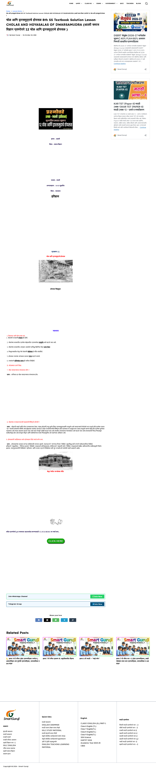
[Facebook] (38, 620)
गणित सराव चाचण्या (9, 748)
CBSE (83, 746)
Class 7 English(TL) (88, 729)
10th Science (86, 737)
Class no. (88, 3)
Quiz (122, 3)
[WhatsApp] (55, 620)
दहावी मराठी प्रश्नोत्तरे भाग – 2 (128, 744)
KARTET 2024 (86, 740)
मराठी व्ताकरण (7, 734)
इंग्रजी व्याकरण (7, 731)
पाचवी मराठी (7, 737)
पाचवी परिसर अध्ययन (9, 740)
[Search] (146, 3)
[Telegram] (64, 620)
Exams (98, 3)
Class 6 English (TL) (88, 726)
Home (71, 3)
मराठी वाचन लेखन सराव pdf (51, 728)
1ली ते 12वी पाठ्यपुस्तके (49, 741)
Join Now (98, 596)
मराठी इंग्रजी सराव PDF (49, 733)
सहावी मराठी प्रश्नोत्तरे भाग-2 (128, 733)
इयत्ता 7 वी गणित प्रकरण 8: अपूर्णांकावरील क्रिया (58, 658)
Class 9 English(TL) (88, 735)
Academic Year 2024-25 (90, 743)
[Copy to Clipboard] (72, 620)
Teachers (130, 3)
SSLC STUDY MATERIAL (52, 730)
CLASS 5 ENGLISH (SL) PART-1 (93, 723)
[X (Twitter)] (47, 620)
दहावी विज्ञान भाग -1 (9, 743)
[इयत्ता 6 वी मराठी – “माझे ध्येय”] (96, 646)
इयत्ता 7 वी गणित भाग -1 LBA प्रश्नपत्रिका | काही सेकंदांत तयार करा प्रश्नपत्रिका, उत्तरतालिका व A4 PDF (132, 661)
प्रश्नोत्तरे (78, 3)
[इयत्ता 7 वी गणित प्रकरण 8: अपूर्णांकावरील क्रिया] (59, 646)
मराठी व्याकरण (46, 722)
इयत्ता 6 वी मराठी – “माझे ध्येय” (90, 658)
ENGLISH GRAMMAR (50, 725)
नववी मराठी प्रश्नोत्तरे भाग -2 (128, 741)
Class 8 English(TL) (88, 732)
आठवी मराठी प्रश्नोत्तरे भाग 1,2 (128, 739)
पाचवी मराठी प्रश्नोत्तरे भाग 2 (128, 730)
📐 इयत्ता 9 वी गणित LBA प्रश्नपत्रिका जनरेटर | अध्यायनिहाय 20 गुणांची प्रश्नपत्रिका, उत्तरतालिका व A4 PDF (23, 661)
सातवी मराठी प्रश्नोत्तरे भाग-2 (128, 736)
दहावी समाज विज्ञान (9, 751)
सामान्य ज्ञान (7, 754)
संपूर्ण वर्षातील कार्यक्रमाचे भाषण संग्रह (53, 736)
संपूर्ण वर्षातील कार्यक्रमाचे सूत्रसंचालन (54, 739)
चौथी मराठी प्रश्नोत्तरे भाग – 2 (128, 728)
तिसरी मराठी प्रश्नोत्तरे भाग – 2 (128, 725)
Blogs (138, 3)
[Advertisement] (55, 55)
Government (110, 3)
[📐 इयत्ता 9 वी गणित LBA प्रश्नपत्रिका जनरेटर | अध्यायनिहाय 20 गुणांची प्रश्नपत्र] (23, 646)
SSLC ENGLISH (9, 745)
